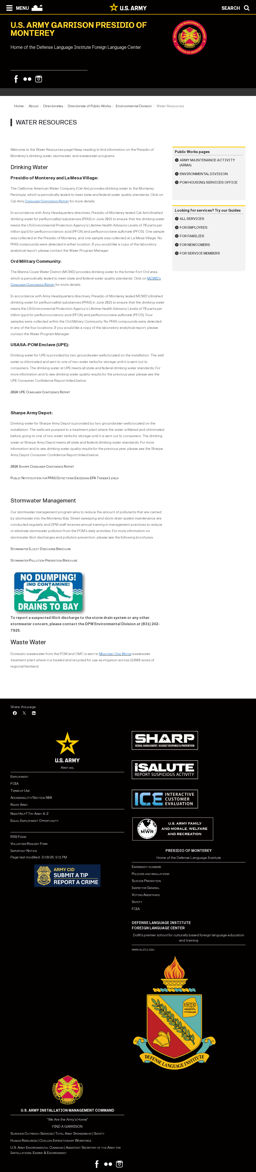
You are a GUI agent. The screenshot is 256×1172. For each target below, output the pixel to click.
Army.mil (67, 767)
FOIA (14, 784)
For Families (192, 236)
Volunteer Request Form (29, 844)
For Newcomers (195, 245)
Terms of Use (20, 791)
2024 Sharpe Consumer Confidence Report (42, 466)
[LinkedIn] (34, 713)
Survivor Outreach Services (31, 1133)
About (33, 106)
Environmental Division (134, 106)
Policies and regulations (150, 874)
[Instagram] (38, 79)
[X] (24, 713)
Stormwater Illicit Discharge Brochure (40, 549)
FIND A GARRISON (67, 1126)
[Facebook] (16, 79)
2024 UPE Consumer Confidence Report (40, 392)
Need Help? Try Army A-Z (29, 814)
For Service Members (200, 253)
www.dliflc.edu (143, 949)
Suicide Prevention (146, 881)
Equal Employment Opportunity (34, 821)
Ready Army (19, 805)
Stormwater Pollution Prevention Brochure (43, 560)
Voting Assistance (146, 895)
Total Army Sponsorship (73, 1133)
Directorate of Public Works (89, 106)
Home (19, 106)
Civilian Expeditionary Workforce (65, 1140)
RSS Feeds (18, 837)
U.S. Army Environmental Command (37, 1147)
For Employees (194, 227)
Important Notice (23, 851)
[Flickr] (27, 79)
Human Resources (23, 1140)
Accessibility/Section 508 (31, 798)
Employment (19, 776)
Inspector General (146, 888)
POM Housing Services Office (209, 182)
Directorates (53, 106)
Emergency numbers (146, 867)
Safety (137, 902)
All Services (192, 219)
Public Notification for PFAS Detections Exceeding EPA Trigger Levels (64, 478)
